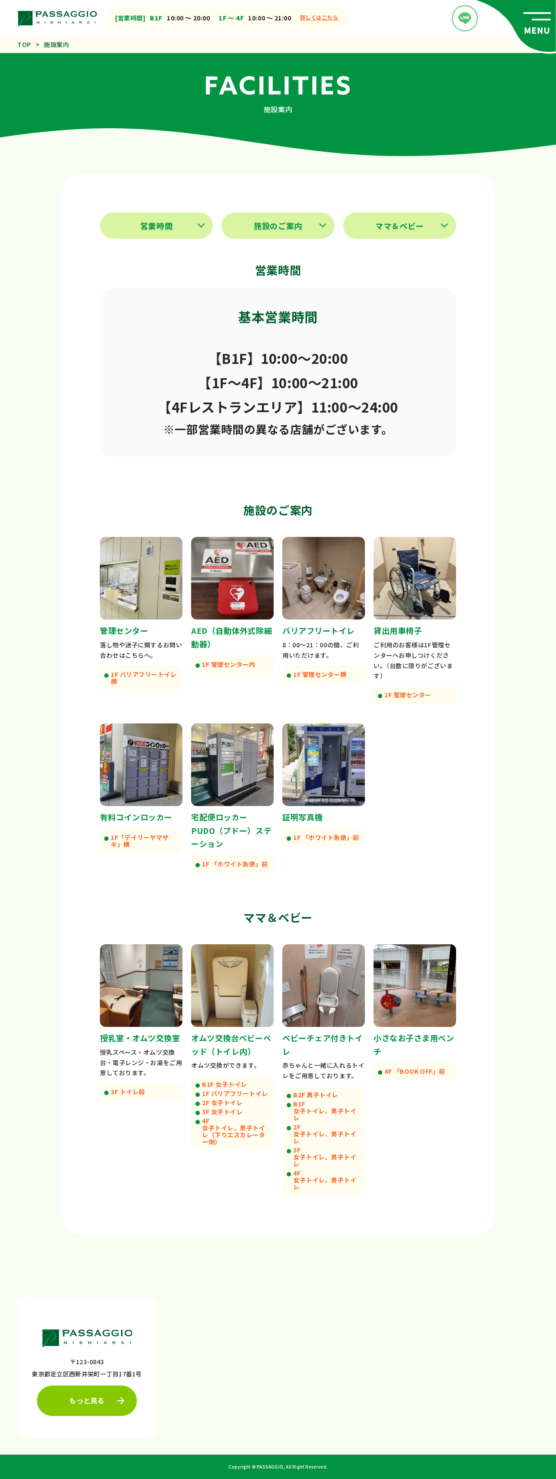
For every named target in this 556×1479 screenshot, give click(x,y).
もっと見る (87, 1400)
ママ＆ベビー (399, 225)
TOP (24, 44)
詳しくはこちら (319, 17)
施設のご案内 (278, 225)
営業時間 (156, 225)
